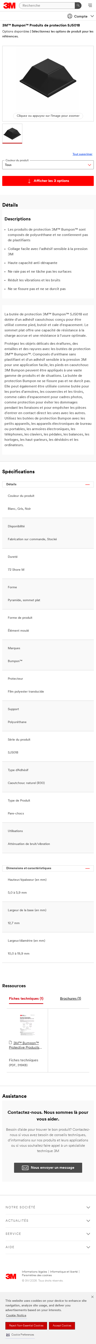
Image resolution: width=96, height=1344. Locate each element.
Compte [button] (80, 16)
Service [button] (13, 1234)
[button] (20, 1335)
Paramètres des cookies (37, 1275)
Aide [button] (10, 1247)
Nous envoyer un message (52, 1168)
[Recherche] (78, 5)
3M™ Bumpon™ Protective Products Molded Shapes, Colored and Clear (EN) (27, 1046)
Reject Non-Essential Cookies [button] (26, 1325)
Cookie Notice (16, 1315)
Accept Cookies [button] (62, 1325)
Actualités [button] (17, 1221)
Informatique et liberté (64, 1271)
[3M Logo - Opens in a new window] (9, 5)
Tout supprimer (82, 154)
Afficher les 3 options (51, 181)
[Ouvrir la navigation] (90, 6)
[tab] (26, 999)
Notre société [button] (20, 1207)
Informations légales (34, 1271)
